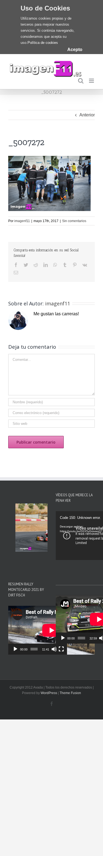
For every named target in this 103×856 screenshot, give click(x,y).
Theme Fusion (70, 693)
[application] (37, 630)
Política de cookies (42, 43)
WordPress (49, 693)
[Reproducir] (15, 649)
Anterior (87, 115)
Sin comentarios (74, 221)
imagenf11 (22, 221)
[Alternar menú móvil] (92, 81)
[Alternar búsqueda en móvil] (80, 81)
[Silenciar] (54, 649)
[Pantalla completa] (61, 649)
